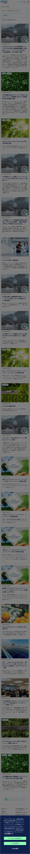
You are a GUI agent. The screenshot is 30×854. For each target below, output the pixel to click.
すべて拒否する (15, 843)
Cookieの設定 (15, 848)
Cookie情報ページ (8, 833)
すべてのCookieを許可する (15, 838)
